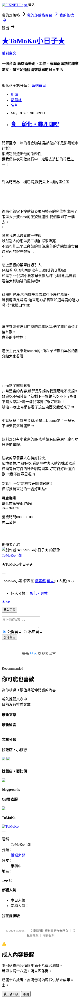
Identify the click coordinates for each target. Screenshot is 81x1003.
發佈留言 (9, 637)
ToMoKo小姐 (12, 555)
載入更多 (9, 610)
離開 (26, 994)
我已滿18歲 (11, 994)
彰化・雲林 (39, 593)
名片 (14, 105)
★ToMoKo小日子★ (33, 41)
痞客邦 (40, 581)
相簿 (14, 95)
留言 (50, 581)
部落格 (16, 100)
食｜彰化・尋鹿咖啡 (35, 124)
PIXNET (21, 930)
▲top (6, 601)
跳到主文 (9, 53)
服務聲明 (48, 935)
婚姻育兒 (39, 86)
